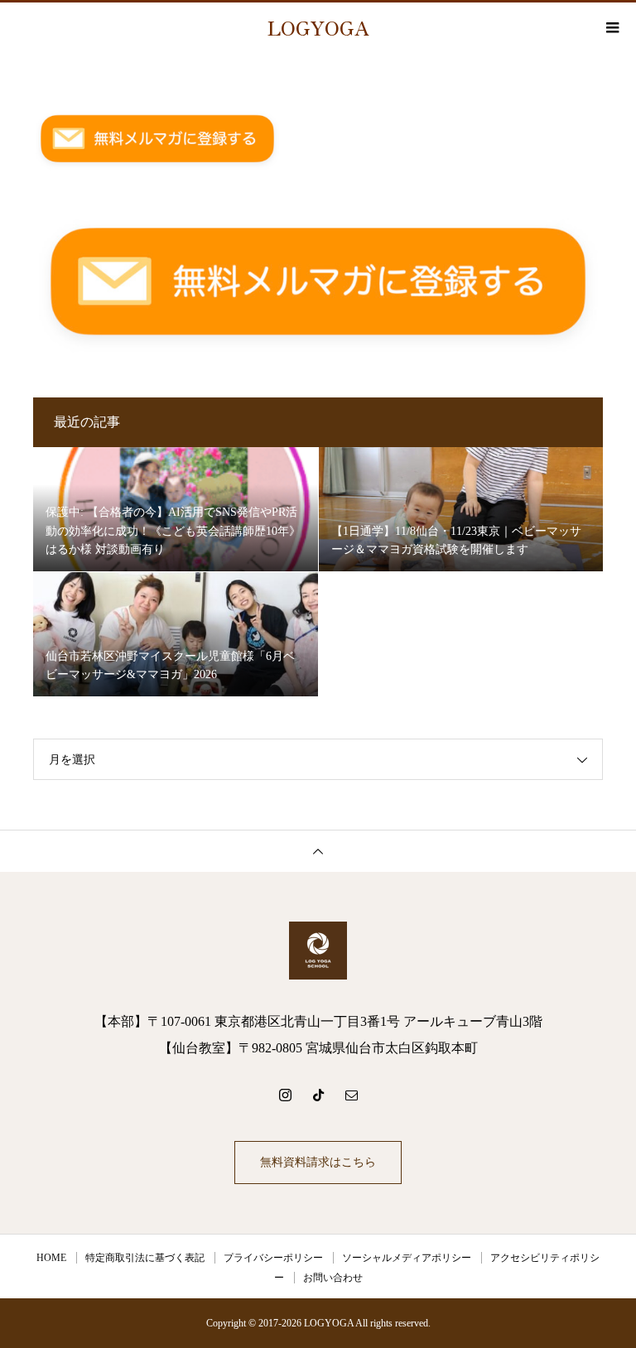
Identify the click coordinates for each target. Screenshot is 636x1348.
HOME (51, 1258)
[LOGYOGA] (318, 951)
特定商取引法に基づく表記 (145, 1258)
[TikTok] (318, 1094)
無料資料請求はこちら (318, 1162)
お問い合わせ (333, 1277)
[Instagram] (285, 1094)
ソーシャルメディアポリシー (406, 1258)
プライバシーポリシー (273, 1258)
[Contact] (351, 1094)
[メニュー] (611, 27)
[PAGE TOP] (318, 851)
